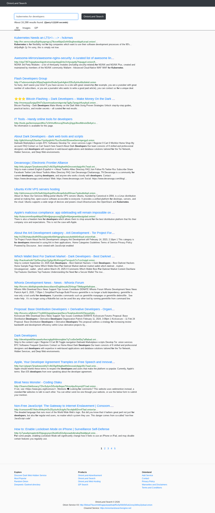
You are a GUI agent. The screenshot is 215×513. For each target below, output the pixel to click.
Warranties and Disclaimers (154, 485)
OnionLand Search (17, 3)
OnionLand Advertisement (90, 475)
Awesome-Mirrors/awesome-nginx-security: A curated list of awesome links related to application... (79, 58)
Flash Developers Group (30, 78)
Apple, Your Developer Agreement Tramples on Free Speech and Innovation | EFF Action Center (78, 362)
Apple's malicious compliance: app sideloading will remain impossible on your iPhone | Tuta (75, 212)
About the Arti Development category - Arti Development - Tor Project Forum (65, 233)
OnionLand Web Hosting (89, 481)
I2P (36, 28)
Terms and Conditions (152, 488)
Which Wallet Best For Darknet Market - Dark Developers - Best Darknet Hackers (68, 256)
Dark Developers (25, 335)
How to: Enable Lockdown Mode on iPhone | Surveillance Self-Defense (61, 429)
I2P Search (83, 485)
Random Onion (21, 481)
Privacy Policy (148, 481)
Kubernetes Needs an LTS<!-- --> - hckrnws (43, 37)
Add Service (147, 475)
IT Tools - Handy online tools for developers (43, 119)
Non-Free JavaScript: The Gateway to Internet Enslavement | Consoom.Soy (65, 405)
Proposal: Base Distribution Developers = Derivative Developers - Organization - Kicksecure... (77, 309)
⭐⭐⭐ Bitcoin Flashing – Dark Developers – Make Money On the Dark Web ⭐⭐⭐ (72, 98)
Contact (145, 478)
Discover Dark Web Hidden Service (30, 475)
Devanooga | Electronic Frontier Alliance (41, 162)
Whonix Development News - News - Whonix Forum (49, 282)
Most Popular (20, 478)
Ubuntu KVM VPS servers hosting (37, 189)
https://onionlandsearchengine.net (115, 508)
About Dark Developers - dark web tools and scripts (48, 136)
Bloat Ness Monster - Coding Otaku (38, 382)
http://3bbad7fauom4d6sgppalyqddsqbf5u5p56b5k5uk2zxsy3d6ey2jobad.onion (116, 505)
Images (26, 28)
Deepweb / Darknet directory (27, 485)
